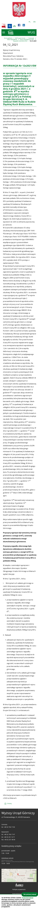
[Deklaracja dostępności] (19, 885)
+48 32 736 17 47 (9, 834)
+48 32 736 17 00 (9, 827)
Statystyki (31, 38)
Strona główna (8, 38)
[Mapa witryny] (14, 26)
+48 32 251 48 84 (9, 840)
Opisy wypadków (12, 39)
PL (29, 22)
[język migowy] (10, 26)
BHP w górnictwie (20, 38)
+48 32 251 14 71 (9, 837)
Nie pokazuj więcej (29, 894)
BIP (3, 26)
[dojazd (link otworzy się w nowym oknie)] (19, 875)
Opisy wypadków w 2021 (27, 39)
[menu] (3, 32)
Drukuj (9, 803)
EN (34, 22)
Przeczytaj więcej (27, 898)
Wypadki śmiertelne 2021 (20, 41)
